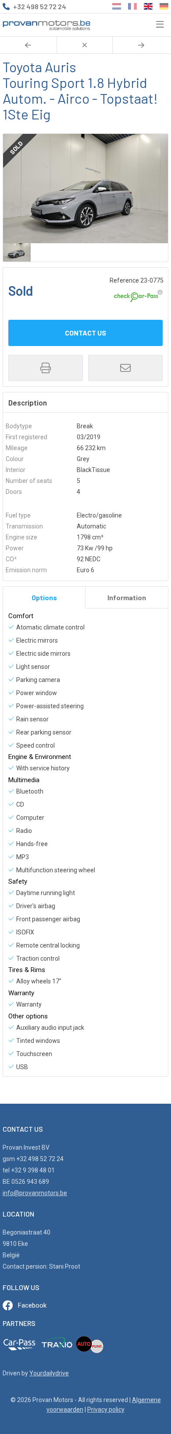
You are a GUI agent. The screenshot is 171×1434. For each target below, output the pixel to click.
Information (126, 597)
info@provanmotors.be (35, 1192)
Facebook (32, 1305)
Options (44, 597)
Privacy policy (106, 1409)
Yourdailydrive (49, 1373)
